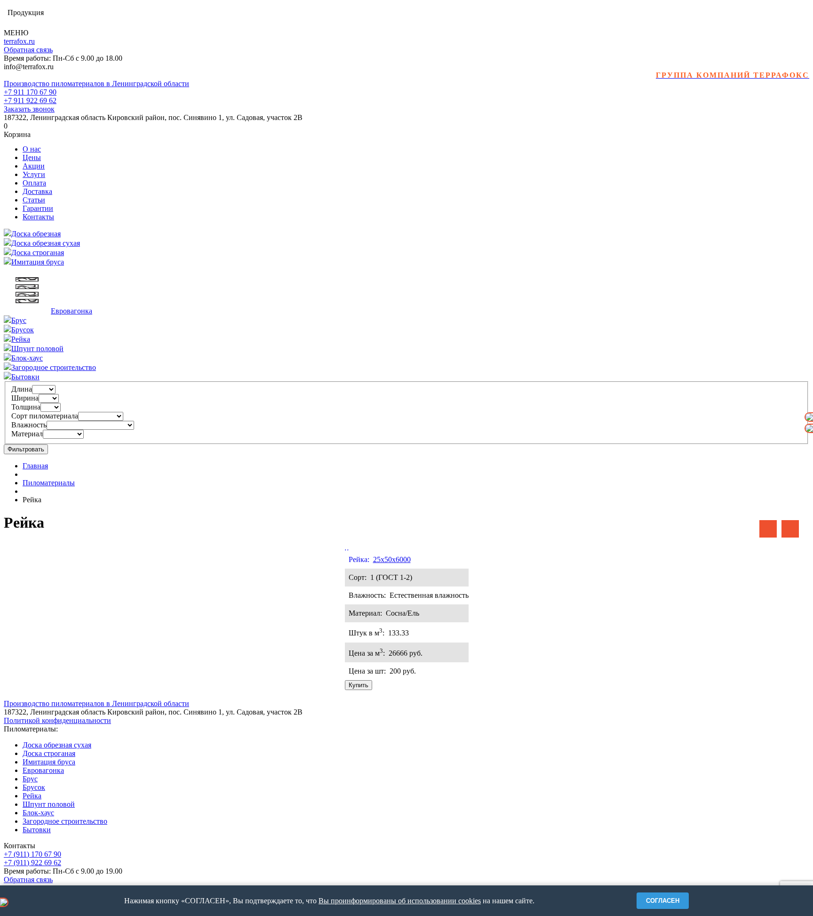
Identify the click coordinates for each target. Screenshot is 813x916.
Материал (27, 434)
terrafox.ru (19, 41)
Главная (35, 466)
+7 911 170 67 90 (30, 92)
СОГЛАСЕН (662, 900)
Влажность (29, 425)
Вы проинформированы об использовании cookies (400, 901)
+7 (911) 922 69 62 (32, 863)
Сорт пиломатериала (44, 416)
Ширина (25, 398)
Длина (21, 389)
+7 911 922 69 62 (30, 100)
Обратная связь (28, 50)
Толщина (25, 407)
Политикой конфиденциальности (57, 720)
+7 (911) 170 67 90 (32, 854)
